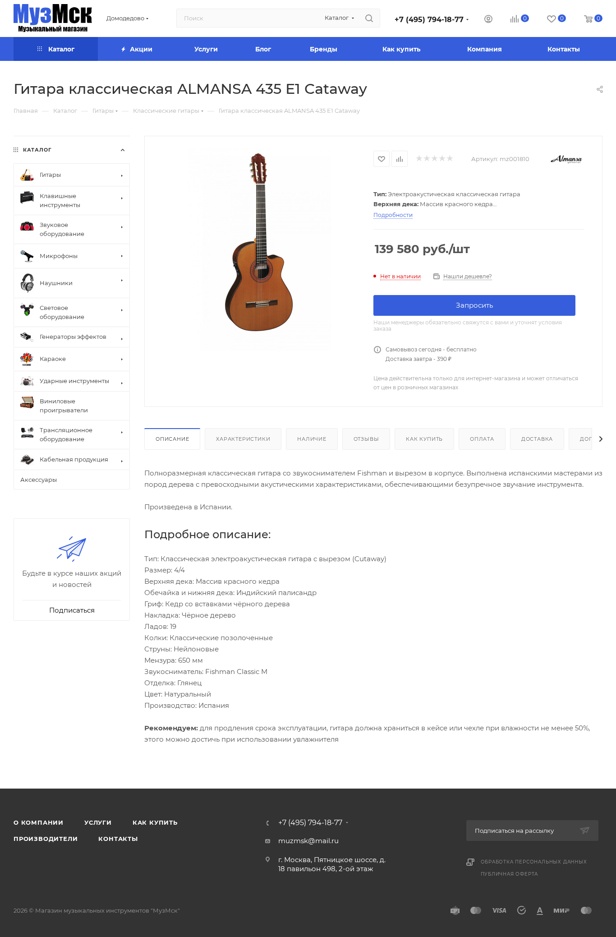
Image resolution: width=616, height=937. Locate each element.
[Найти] (369, 18)
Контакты (118, 838)
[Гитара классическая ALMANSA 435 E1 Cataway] (259, 249)
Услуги (98, 822)
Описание (172, 439)
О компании (39, 822)
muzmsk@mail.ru (308, 840)
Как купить (424, 439)
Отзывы (366, 439)
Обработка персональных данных (534, 862)
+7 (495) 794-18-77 (429, 19)
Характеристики (243, 439)
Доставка (537, 439)
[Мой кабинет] (488, 20)
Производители (46, 838)
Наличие (311, 439)
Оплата (482, 439)
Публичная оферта (509, 874)
